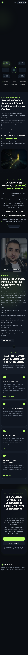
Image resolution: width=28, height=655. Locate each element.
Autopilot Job (8, 564)
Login (14, 2)
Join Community (22, 2)
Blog (2, 589)
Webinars (3, 585)
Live (2, 593)
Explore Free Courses (9, 448)
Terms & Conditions (5, 635)
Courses (3, 596)
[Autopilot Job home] (2, 2)
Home (2, 582)
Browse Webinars (8, 423)
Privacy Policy (4, 632)
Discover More (13, 226)
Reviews (3, 604)
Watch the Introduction (9, 396)
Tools (2, 600)
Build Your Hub (14, 45)
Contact (3, 623)
